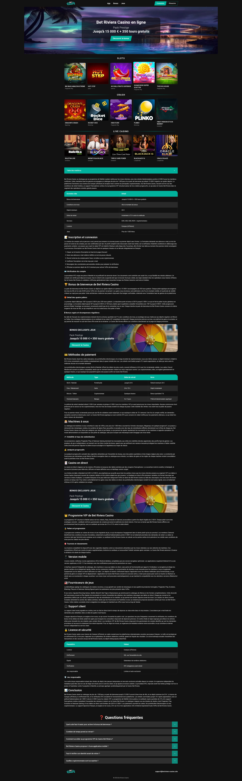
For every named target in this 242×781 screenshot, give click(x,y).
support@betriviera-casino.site (166, 771)
